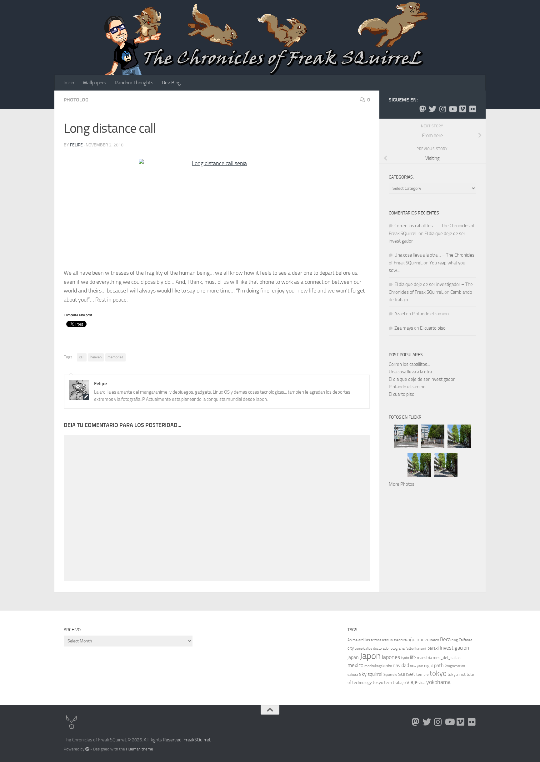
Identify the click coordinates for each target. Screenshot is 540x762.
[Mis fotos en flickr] (472, 109)
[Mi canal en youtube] (452, 109)
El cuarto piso (433, 328)
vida (421, 682)
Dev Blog (171, 83)
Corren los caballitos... (409, 364)
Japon (370, 656)
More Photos (401, 484)
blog (455, 640)
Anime (353, 640)
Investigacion (454, 648)
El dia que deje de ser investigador (422, 379)
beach (434, 640)
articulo (387, 640)
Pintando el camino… (432, 314)
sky (363, 674)
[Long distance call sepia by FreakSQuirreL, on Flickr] (217, 211)
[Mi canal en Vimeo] (462, 109)
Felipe (76, 145)
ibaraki (433, 648)
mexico (355, 665)
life (413, 657)
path (439, 665)
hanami (420, 648)
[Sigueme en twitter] (432, 109)
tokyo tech (382, 682)
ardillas (364, 640)
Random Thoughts (134, 83)
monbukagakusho (378, 666)
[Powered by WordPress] (87, 749)
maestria (424, 657)
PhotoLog (76, 100)
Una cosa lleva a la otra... (412, 372)
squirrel (375, 674)
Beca (445, 639)
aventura (400, 640)
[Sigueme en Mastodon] (422, 109)
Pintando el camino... (408, 387)
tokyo (438, 673)
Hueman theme (139, 749)
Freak (188, 740)
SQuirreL (202, 740)
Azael (399, 314)
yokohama (438, 682)
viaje (412, 682)
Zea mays (403, 328)
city (351, 648)
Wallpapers (94, 83)
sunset (406, 673)
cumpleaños (363, 648)
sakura (353, 674)
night (428, 665)
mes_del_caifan (447, 657)
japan (353, 657)
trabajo (399, 682)
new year (416, 666)
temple (422, 674)
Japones (391, 657)
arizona (376, 640)
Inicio (68, 83)
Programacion (455, 666)
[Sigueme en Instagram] (442, 109)
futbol (410, 648)
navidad (401, 665)
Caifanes (465, 640)
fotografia (397, 648)
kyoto (405, 658)
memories (115, 357)
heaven (96, 357)
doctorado (380, 648)
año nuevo (418, 639)
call (81, 357)
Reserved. (172, 740)
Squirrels (390, 674)
